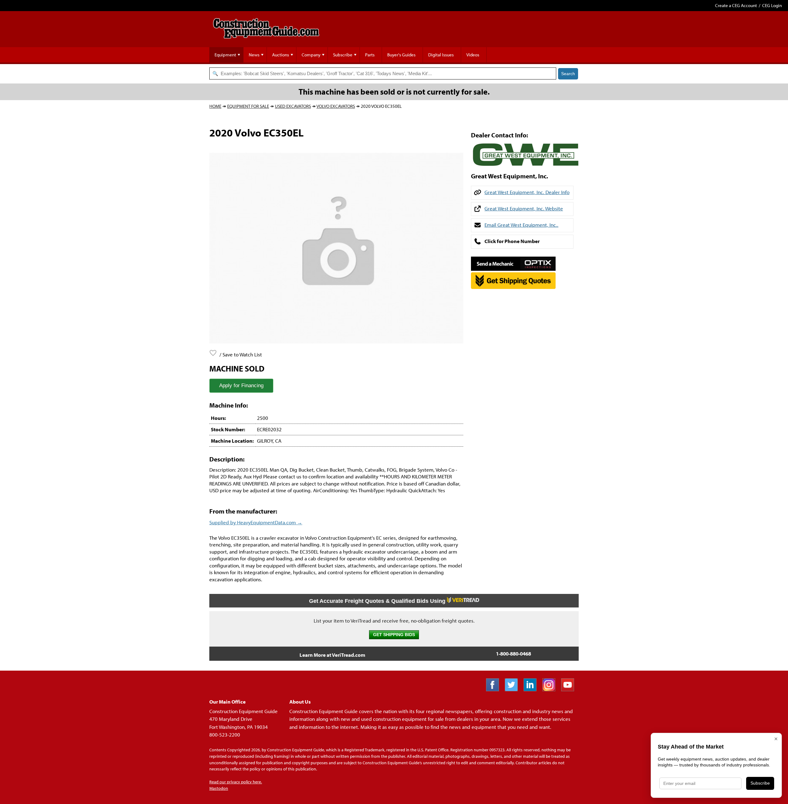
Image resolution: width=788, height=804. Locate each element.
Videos (472, 55)
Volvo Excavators (335, 106)
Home (215, 106)
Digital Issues (441, 55)
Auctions (280, 55)
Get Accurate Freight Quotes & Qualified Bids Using (378, 601)
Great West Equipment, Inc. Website (523, 208)
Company (311, 55)
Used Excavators (293, 106)
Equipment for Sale (248, 106)
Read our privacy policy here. (235, 782)
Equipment (225, 55)
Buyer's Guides (401, 55)
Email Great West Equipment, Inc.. (521, 224)
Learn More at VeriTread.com (332, 655)
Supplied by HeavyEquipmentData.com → (255, 522)
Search (568, 73)
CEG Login (772, 5)
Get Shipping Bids (394, 634)
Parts (370, 55)
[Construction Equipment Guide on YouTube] (570, 689)
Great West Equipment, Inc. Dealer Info (526, 192)
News (254, 55)
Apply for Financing (241, 385)
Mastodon (218, 788)
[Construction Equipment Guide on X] (513, 689)
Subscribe (342, 55)
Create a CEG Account (736, 5)
